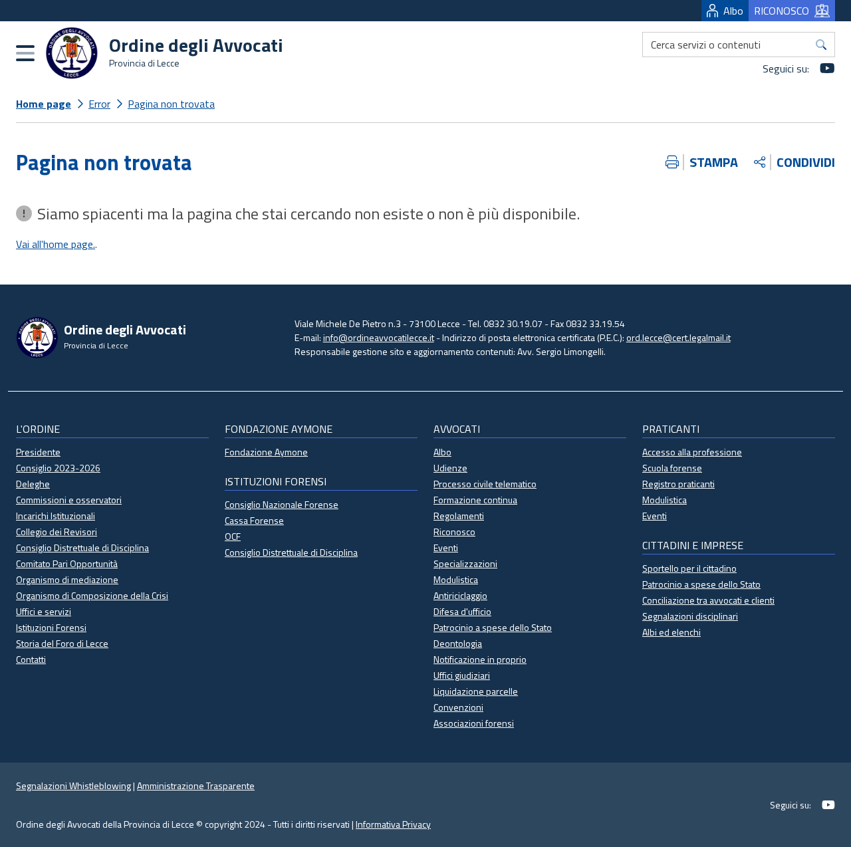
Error (99, 104)
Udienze (450, 468)
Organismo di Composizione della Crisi (92, 595)
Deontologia (457, 643)
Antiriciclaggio (460, 595)
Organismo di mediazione (67, 579)
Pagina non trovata (171, 104)
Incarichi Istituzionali (55, 516)
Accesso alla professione (692, 452)
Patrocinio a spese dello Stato (492, 627)
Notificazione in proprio (480, 659)
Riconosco (454, 532)
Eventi (445, 547)
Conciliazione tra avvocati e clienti (708, 600)
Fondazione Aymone (266, 452)
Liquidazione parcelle (475, 691)
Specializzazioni (465, 563)
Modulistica (455, 579)
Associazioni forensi (473, 723)
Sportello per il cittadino (689, 568)
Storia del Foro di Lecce (62, 643)
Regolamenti (458, 516)
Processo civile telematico (485, 484)
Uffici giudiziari (461, 675)
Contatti (31, 659)
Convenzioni (458, 707)
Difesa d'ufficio (462, 611)
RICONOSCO (781, 11)
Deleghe (33, 484)
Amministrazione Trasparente (196, 785)
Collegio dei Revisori (56, 532)
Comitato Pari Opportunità (67, 563)
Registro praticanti (678, 484)
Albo (733, 11)
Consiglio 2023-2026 (58, 468)
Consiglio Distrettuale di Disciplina (82, 547)
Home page (43, 104)
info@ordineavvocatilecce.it (378, 337)
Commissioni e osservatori (69, 500)
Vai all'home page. (55, 244)
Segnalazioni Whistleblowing (73, 785)
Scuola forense (672, 468)
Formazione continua (475, 500)
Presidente (38, 452)
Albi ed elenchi (671, 632)
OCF (233, 536)
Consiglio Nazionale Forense (281, 504)
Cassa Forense (254, 520)
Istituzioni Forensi (51, 627)
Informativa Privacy (393, 824)
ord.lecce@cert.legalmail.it (678, 337)
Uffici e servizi (43, 611)
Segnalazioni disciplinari (690, 616)
